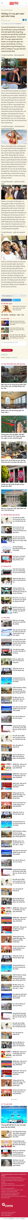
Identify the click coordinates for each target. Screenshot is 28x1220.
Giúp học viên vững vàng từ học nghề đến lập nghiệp (19, 622)
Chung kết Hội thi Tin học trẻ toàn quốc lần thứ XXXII (19, 679)
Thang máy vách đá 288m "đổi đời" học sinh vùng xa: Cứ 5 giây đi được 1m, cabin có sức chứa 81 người (13, 436)
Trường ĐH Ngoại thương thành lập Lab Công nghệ (19, 548)
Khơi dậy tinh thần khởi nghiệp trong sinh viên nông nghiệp (20, 708)
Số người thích (14, 357)
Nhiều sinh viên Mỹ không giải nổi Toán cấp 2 (12, 411)
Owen (18, 314)
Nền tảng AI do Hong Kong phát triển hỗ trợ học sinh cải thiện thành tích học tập (13, 386)
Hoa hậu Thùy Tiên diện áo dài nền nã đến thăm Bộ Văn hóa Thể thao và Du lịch (18, 336)
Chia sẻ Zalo (17, 300)
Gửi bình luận (7, 350)
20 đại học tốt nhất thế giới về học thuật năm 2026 (12, 485)
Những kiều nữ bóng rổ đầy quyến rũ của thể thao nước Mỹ (19, 308)
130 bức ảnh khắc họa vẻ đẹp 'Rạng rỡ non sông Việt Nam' (19, 804)
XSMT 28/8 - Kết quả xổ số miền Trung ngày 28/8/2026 (19, 785)
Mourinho (6, 314)
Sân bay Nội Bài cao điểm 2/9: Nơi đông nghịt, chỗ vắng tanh (19, 756)
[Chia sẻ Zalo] (26, 20)
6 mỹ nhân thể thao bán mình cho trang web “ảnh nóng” (17, 329)
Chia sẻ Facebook (7, 300)
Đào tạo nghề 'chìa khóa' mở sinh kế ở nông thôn (18, 660)
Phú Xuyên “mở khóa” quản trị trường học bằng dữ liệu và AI (19, 558)
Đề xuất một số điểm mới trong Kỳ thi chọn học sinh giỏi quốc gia (19, 519)
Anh (22, 314)
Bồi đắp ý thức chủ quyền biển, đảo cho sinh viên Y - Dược (18, 699)
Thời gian (8, 357)
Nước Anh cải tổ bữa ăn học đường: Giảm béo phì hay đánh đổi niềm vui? (13, 461)
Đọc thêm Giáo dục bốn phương (14, 364)
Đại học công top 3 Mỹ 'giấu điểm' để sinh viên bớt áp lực (13, 509)
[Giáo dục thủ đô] (14, 3)
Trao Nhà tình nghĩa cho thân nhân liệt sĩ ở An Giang (19, 651)
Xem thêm (14, 1099)
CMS (11, 1218)
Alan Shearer (12, 314)
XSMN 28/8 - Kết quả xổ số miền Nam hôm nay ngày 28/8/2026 (19, 775)
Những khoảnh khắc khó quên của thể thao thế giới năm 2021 (17, 322)
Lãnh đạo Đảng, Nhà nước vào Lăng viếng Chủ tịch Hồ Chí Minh (19, 570)
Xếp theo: (3, 357)
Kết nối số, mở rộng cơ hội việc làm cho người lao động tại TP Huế (19, 599)
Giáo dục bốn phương (6, 10)
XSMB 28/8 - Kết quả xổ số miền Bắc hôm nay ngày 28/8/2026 (19, 766)
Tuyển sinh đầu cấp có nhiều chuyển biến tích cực (19, 580)
